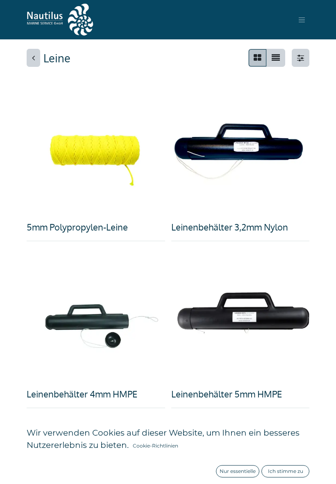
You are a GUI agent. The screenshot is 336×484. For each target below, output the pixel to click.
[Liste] (275, 58)
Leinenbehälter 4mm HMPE (82, 394)
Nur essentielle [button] (238, 471)
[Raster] (257, 58)
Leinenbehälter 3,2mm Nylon (229, 227)
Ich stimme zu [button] (285, 471)
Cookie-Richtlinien (155, 446)
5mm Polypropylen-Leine (77, 227)
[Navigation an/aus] (302, 19)
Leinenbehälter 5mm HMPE (226, 394)
